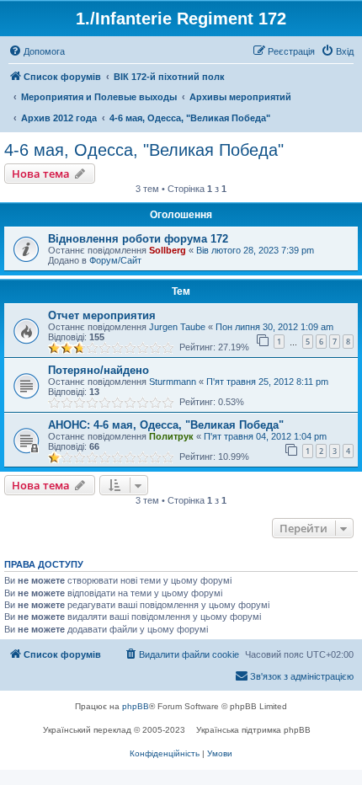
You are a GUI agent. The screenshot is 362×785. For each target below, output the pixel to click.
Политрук (171, 436)
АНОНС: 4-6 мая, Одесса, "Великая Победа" (166, 425)
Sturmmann (172, 381)
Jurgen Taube (177, 327)
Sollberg (167, 250)
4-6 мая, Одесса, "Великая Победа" (144, 150)
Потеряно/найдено (98, 370)
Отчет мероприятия (102, 315)
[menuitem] (36, 51)
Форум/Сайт (115, 260)
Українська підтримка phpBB (253, 729)
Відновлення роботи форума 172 (138, 238)
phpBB (135, 706)
